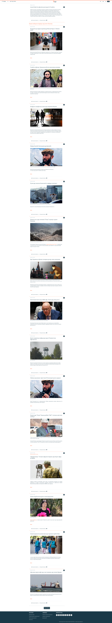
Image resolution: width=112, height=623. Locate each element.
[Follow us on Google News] (57, 615)
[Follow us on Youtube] (61, 615)
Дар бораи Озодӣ (31, 614)
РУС (100, 1)
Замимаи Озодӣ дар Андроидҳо (47, 614)
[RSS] (69, 615)
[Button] (34, 20)
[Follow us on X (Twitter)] (65, 615)
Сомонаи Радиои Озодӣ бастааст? (34, 616)
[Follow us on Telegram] (67, 615)
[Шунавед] (106, 1)
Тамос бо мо (31, 619)
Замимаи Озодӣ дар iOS (46, 616)
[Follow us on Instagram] (63, 615)
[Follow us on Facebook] (59, 615)
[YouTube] (103, 1)
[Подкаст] (71, 615)
